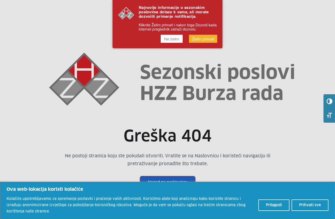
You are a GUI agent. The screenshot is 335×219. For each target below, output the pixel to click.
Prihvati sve (310, 205)
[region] (167, 200)
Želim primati (203, 39)
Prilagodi (274, 205)
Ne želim (171, 39)
